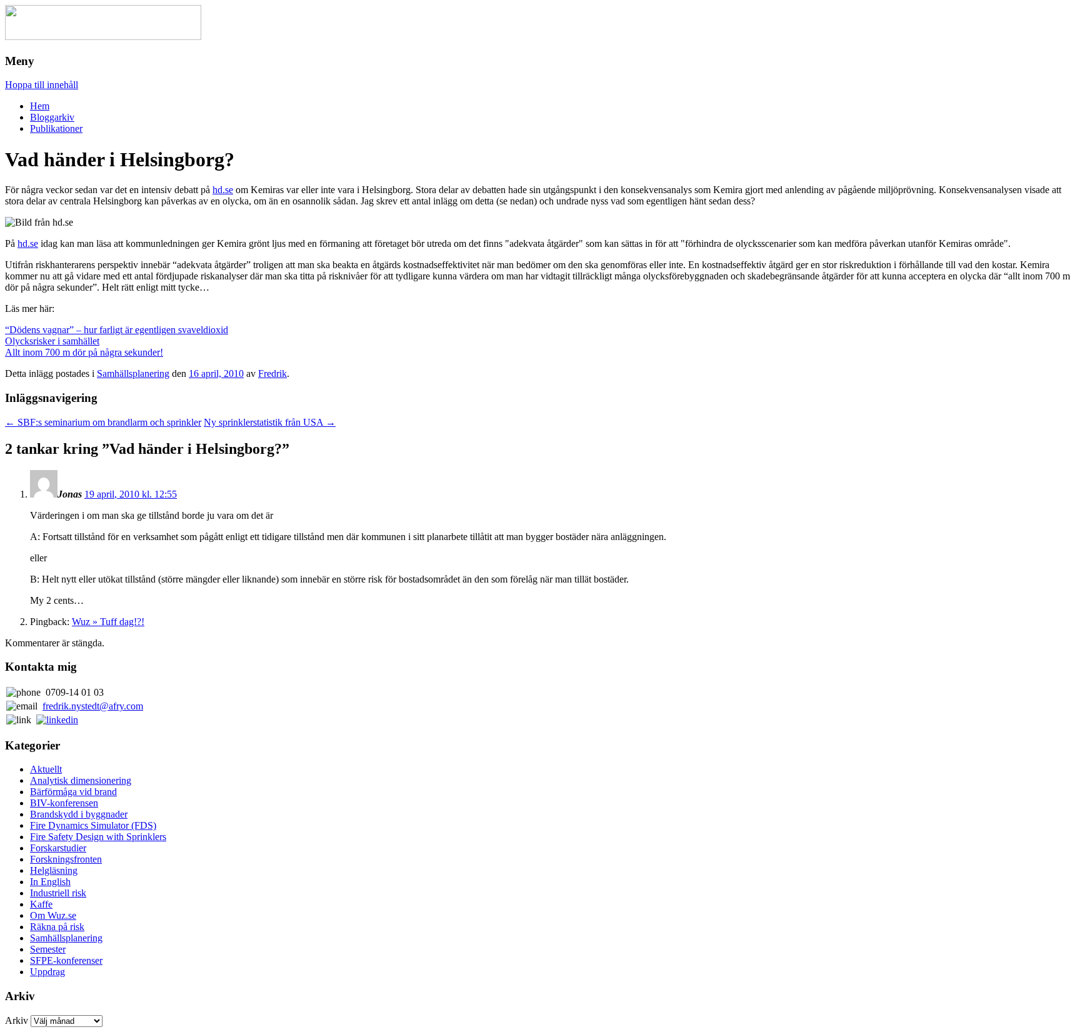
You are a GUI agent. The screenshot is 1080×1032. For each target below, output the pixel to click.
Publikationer (56, 128)
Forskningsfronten (66, 859)
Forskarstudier (58, 848)
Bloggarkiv (52, 117)
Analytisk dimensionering (80, 780)
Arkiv (16, 1020)
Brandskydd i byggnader (79, 814)
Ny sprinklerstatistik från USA (270, 422)
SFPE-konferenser (66, 960)
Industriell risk (58, 893)
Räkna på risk (57, 926)
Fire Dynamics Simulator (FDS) (93, 825)
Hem (39, 106)
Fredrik (272, 373)
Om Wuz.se (53, 915)
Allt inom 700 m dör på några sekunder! (84, 352)
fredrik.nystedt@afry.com (92, 706)
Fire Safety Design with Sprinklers (98, 836)
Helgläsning (54, 870)
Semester (48, 949)
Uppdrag (47, 971)
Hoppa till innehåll (41, 84)
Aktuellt (46, 769)
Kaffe (41, 904)
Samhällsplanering (133, 373)
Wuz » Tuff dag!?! (108, 621)
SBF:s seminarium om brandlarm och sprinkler (103, 422)
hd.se (222, 189)
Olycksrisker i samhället (52, 341)
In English (50, 881)
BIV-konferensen (64, 803)
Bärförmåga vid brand (73, 791)
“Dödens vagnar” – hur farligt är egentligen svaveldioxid (116, 329)
